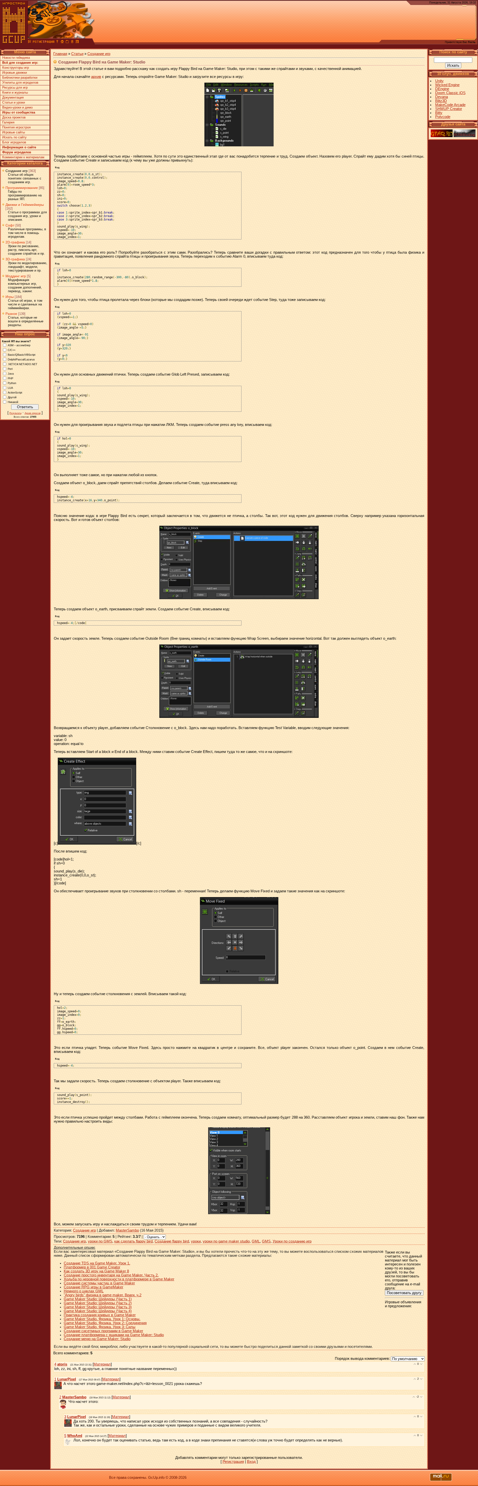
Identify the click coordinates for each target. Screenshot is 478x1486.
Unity (439, 81)
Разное (11, 314)
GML (256, 1241)
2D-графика (15, 242)
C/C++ (11, 349)
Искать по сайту (14, 137)
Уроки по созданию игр (292, 1241)
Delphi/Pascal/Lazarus (21, 359)
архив (96, 77)
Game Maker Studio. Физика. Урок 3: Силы (99, 1327)
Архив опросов (33, 413)
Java (11, 373)
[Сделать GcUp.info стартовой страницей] (62, 42)
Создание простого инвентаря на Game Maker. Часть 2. (111, 1275)
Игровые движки (14, 72)
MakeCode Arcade (450, 105)
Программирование (21, 188)
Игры (9, 297)
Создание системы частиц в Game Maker (99, 1283)
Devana (441, 97)
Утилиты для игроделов (20, 82)
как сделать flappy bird (133, 1241)
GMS (266, 1241)
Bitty (438, 113)
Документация (13, 97)
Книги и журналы (15, 92)
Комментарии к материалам (23, 157)
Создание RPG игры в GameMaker (93, 1287)
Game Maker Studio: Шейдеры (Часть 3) (98, 1307)
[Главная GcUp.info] (14, 42)
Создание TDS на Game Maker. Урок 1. (97, 1263)
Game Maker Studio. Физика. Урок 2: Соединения (105, 1323)
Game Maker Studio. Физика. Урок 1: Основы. (102, 1319)
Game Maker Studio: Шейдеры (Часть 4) (98, 1311)
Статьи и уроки (13, 102)
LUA (10, 387)
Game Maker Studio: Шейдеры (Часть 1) (98, 1299)
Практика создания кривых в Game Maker (100, 1315)
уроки (196, 1241)
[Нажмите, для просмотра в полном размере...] (239, 598)
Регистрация (233, 1462)
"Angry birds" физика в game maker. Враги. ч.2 (102, 1295)
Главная (60, 54)
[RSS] (77, 42)
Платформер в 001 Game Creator (92, 1267)
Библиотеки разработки (19, 77)
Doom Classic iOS (450, 93)
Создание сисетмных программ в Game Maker (103, 1331)
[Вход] (57, 42)
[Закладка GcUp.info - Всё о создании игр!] (67, 42)
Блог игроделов (14, 142)
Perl (10, 368)
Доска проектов (14, 117)
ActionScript (15, 392)
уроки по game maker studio (226, 1241)
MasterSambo (127, 1230)
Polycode (442, 117)
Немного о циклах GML (84, 1291)
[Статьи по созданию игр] (29, 42)
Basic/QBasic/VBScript (21, 354)
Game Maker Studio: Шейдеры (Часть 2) (98, 1303)
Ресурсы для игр (15, 87)
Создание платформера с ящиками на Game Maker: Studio (114, 1335)
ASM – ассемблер (19, 344)
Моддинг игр (15, 276)
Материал (102, 1364)
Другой (12, 397)
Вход (251, 1462)
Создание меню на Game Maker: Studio (97, 1339)
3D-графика (15, 259)
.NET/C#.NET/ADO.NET (22, 363)
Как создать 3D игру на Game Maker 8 (96, 1271)
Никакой (13, 401)
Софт (9, 225)
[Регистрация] (43, 42)
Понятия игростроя (16, 127)
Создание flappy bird (172, 1241)
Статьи (77, 54)
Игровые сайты (13, 132)
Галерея (8, 122)
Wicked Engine (447, 85)
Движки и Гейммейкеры (24, 205)
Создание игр (16, 171)
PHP (10, 378)
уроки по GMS (100, 1241)
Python (12, 382)
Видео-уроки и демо (17, 107)
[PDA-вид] (72, 42)
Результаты (15, 413)
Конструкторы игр (15, 67)
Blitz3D (441, 101)
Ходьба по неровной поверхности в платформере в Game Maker (119, 1279)
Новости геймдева (16, 57)
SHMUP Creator (448, 109)
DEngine (442, 89)
